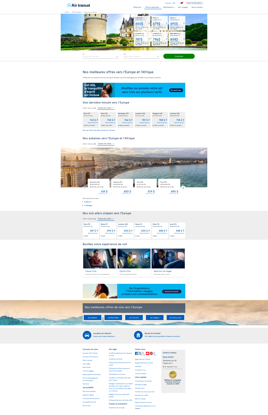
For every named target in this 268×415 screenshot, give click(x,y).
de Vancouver (175, 317)
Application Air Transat (142, 359)
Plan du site (86, 406)
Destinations (168, 7)
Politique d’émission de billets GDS (120, 400)
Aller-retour (88, 108)
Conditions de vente (115, 359)
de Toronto (134, 317)
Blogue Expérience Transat (144, 363)
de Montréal (113, 317)
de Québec (92, 317)
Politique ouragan (141, 385)
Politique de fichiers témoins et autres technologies (119, 369)
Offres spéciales (152, 7)
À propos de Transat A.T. (91, 357)
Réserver (137, 7)
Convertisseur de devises (143, 381)
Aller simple (88, 218)
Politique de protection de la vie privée (119, 363)
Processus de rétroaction (91, 398)
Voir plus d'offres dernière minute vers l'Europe (99, 130)
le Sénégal (88, 205)
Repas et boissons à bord (143, 402)
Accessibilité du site (89, 402)
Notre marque (87, 360)
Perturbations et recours (117, 374)
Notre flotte (87, 367)
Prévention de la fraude (117, 408)
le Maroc (87, 201)
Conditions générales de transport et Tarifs (120, 354)
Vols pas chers (139, 388)
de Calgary (154, 317)
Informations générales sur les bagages (145, 407)
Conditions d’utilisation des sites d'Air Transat (120, 379)
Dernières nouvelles (141, 395)
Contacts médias (140, 373)
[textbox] (101, 56)
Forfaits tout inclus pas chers (145, 392)
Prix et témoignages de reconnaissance (90, 379)
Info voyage (182, 7)
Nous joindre (197, 7)
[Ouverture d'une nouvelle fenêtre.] (136, 354)
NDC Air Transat (140, 399)
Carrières (86, 384)
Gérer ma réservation (194, 3)
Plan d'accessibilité (89, 391)
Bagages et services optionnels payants (119, 395)
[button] (179, 56)
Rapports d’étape (88, 395)
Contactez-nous (140, 370)
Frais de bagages (88, 371)
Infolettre (138, 366)
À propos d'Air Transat (90, 353)
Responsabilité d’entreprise (92, 374)
